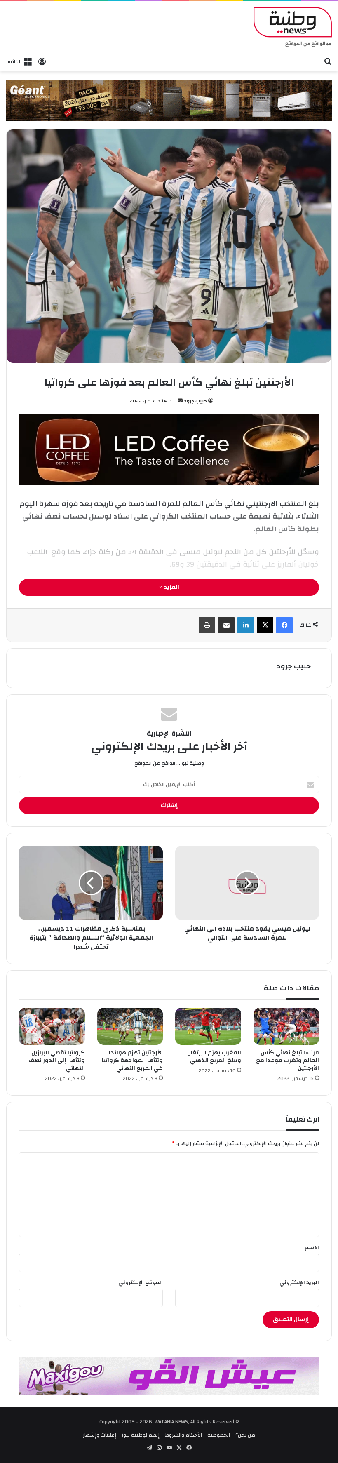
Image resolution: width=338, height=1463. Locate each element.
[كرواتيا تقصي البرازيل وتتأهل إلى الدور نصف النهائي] (52, 1026)
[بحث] (328, 61)
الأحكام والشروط (183, 1435)
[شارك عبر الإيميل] (226, 625)
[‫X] (265, 625)
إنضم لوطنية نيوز (141, 1435)
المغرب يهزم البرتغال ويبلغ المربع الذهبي (214, 1056)
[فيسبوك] (284, 625)
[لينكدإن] (245, 625)
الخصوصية (218, 1435)
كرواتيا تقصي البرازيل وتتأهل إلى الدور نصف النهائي (56, 1060)
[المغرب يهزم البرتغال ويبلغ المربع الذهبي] (208, 1026)
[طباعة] (207, 625)
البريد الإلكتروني (299, 1282)
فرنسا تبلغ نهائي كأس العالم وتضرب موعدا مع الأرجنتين (287, 1060)
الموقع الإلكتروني (140, 1282)
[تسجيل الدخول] (42, 61)
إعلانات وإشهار (99, 1435)
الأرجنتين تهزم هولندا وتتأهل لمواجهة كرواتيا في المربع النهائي (132, 1060)
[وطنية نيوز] (293, 27)
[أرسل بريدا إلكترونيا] (180, 400)
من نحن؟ (245, 1435)
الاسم (312, 1247)
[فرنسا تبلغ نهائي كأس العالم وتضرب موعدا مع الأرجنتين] (286, 1026)
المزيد (170, 587)
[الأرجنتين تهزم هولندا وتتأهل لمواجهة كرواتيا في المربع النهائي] (130, 1026)
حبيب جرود (195, 400)
